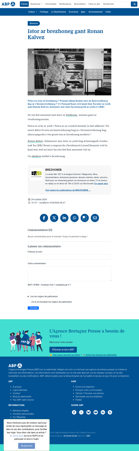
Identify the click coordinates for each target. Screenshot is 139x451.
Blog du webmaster (22, 396)
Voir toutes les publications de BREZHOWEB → (68, 190)
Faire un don (94, 4)
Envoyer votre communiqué (88, 390)
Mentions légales (21, 410)
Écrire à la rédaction (84, 387)
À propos (17, 387)
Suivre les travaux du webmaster (101, 355)
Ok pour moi (26, 446)
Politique (44, 12)
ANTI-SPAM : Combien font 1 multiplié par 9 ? (49, 285)
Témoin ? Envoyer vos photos (89, 393)
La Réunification (58, 12)
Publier (24, 4)
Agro (83, 12)
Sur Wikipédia (19, 417)
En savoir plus (16, 435)
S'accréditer (50, 4)
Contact (16, 393)
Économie (73, 12)
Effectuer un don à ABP (63, 349)
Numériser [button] (35, 4)
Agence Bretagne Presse (65, 433)
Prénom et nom (35, 252)
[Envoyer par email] (95, 218)
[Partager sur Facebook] (44, 218)
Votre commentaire (37, 263)
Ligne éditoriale (20, 390)
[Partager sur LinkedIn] (64, 218)
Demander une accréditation (88, 396)
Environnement (96, 12)
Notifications (65, 4)
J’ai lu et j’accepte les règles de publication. (51, 302)
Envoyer (34, 308)
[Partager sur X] (54, 218)
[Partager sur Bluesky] (85, 218)
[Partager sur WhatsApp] (74, 218)
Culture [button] (31, 12)
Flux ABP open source (23, 400)
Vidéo (108, 12)
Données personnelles (23, 414)
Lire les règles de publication (44, 296)
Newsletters (80, 4)
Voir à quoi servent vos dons (66, 355)
